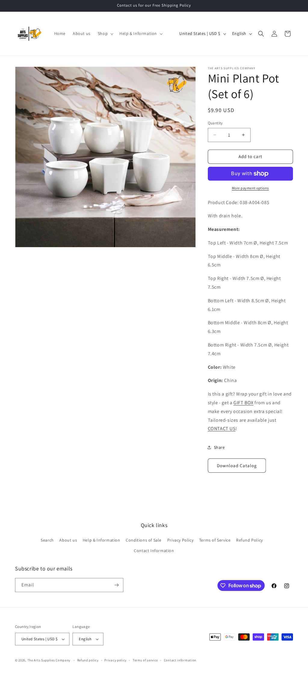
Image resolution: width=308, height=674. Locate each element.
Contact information (180, 660)
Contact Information (154, 550)
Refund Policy (249, 540)
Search (47, 540)
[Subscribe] (116, 585)
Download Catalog (237, 465)
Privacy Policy (180, 540)
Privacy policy (115, 660)
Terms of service (145, 660)
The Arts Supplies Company (49, 660)
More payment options (250, 188)
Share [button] (219, 447)
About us (68, 540)
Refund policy (88, 660)
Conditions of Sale (144, 540)
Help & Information (101, 540)
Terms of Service (215, 540)
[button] (105, 33)
